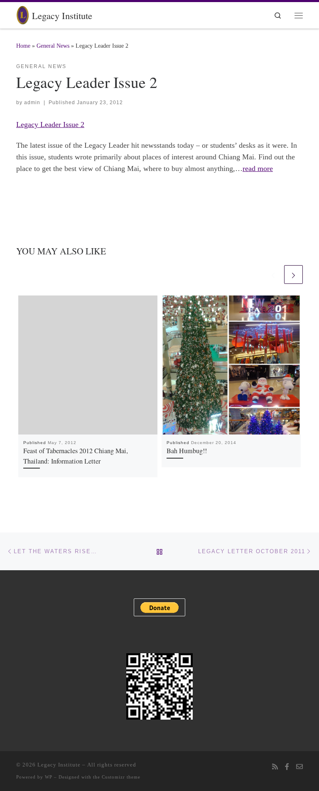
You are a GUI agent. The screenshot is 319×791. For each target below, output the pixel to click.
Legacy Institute (59, 765)
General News (53, 45)
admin (32, 102)
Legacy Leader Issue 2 (50, 124)
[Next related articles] (293, 274)
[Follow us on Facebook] (287, 767)
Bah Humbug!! (187, 450)
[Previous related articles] (273, 274)
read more (258, 168)
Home (23, 45)
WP (48, 776)
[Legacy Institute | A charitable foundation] (22, 13)
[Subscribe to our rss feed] (275, 767)
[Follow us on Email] (299, 767)
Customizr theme (121, 776)
